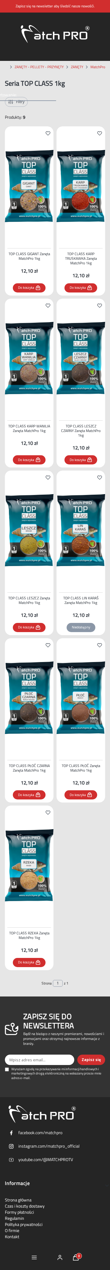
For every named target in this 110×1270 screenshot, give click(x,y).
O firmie (12, 1231)
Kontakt (12, 1237)
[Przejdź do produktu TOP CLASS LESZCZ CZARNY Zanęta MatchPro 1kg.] (81, 358)
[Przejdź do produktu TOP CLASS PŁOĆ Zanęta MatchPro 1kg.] (81, 698)
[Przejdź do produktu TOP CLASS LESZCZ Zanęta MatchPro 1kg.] (29, 530)
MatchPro (97, 67)
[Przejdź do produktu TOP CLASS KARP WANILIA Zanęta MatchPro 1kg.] (29, 358)
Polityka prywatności (23, 1224)
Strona (47, 983)
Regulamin (14, 1218)
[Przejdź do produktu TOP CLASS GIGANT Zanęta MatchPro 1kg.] (29, 186)
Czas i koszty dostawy (25, 1206)
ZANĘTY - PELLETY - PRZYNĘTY (39, 67)
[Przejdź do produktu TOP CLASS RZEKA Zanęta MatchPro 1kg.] (29, 865)
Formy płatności (19, 1212)
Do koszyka (26, 287)
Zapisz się (91, 1059)
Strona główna (18, 1200)
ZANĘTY (77, 67)
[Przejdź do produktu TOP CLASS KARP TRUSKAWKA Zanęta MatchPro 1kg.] (81, 186)
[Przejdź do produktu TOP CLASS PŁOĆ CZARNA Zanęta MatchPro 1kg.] (29, 698)
